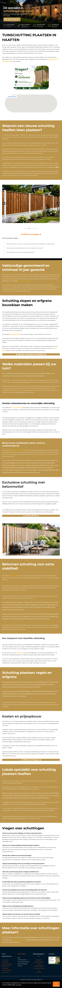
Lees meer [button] (18, 985)
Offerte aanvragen (31, 234)
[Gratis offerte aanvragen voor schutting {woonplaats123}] (12, 19)
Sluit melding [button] (56, 984)
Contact (20, 965)
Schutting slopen (22, 959)
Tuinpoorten (5, 972)
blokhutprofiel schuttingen (21, 910)
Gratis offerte (31, 516)
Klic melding (24, 839)
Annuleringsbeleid (39, 966)
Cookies (39, 964)
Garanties (38, 972)
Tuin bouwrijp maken (23, 961)
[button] (3, 203)
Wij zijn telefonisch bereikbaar (31, 354)
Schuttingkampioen (18, 940)
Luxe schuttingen (7, 970)
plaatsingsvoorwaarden (24, 280)
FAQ (19, 957)
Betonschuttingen (7, 964)
